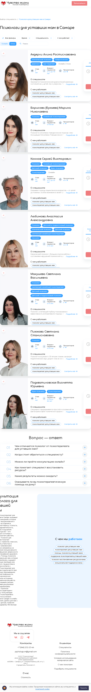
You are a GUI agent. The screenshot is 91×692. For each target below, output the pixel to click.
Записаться (79, 3)
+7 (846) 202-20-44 (26, 647)
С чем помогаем (65, 665)
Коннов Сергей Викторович (51, 158)
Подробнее (70, 84)
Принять (83, 688)
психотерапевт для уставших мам (46, 97)
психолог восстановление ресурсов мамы (69, 560)
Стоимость (26, 677)
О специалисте (38, 79)
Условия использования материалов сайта (65, 659)
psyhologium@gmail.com (26, 652)
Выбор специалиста (8, 19)
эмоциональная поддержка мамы (68, 563)
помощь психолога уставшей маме (68, 553)
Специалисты (65, 647)
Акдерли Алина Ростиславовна (53, 54)
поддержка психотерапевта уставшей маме (68, 556)
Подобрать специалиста (65, 669)
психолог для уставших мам (43, 93)
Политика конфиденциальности (65, 653)
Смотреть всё (69, 97)
